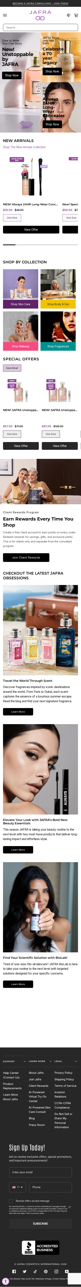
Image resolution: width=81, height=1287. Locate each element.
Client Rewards (38, 1086)
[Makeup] (20, 327)
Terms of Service (65, 1086)
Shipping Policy (64, 1079)
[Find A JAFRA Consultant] (66, 15)
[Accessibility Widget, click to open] (5, 1281)
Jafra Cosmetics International (38, 1264)
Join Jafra (35, 1079)
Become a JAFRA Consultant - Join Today (41, 3)
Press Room (37, 1125)
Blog (32, 1118)
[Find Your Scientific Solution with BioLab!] (40, 907)
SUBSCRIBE (40, 1223)
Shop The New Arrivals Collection (24, 147)
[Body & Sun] (58, 285)
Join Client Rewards (26, 557)
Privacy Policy (63, 1072)
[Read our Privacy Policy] (69, 1207)
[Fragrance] (58, 327)
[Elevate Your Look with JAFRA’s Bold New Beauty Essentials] (40, 769)
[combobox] (40, 27)
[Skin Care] (20, 285)
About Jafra (36, 1072)
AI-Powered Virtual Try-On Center (37, 1097)
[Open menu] (7, 15)
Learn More (18, 711)
